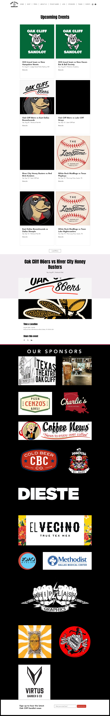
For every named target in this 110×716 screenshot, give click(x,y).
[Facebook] (95, 4)
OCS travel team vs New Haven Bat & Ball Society (72, 63)
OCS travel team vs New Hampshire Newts (33, 63)
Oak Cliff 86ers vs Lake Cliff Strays (71, 119)
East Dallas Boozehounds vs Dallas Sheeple (35, 230)
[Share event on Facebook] (24, 340)
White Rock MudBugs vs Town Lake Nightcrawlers (72, 230)
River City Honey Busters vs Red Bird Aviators (37, 174)
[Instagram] (93, 4)
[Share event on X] (28, 340)
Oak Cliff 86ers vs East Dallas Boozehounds (35, 119)
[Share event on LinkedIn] (31, 340)
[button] (35, 4)
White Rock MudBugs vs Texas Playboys (72, 174)
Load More (55, 251)
